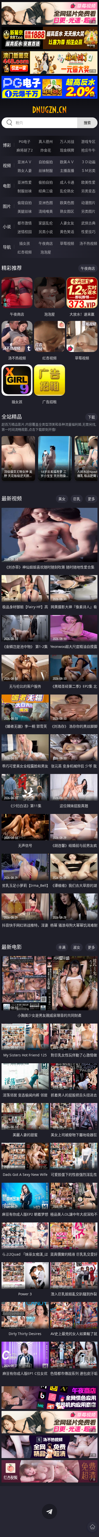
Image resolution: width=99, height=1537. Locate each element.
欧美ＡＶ (67, 161)
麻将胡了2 (24, 150)
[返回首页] (92, 1527)
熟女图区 (67, 211)
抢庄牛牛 (88, 150)
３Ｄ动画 (88, 161)
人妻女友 (67, 223)
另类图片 (88, 211)
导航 (7, 247)
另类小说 (46, 231)
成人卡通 (67, 182)
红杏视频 (25, 252)
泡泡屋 (45, 252)
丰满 (61, 947)
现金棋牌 (67, 150)
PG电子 (24, 141)
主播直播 (67, 170)
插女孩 (24, 243)
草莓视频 (67, 243)
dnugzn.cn (49, 110)
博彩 (7, 145)
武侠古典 (88, 223)
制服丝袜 (25, 190)
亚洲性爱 (25, 182)
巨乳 (76, 498)
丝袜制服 (46, 170)
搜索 (87, 122)
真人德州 (46, 141)
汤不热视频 (88, 243)
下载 (91, 417)
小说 (7, 226)
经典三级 (46, 190)
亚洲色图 (46, 202)
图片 (7, 206)
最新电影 (12, 947)
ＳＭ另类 (88, 170)
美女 (61, 498)
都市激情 (25, 223)
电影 (7, 186)
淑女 (76, 947)
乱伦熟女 (67, 190)
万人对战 (67, 141)
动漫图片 (88, 202)
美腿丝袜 (25, 211)
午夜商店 (46, 243)
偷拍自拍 (46, 182)
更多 (91, 498)
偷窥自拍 (25, 202)
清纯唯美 (46, 211)
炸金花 (45, 150)
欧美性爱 (88, 182)
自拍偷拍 (46, 161)
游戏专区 (88, 141)
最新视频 (12, 498)
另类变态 (88, 190)
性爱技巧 (88, 231)
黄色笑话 (67, 231)
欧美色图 (67, 202)
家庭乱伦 (46, 223)
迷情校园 (25, 231)
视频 (7, 165)
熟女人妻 (25, 170)
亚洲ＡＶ (25, 161)
